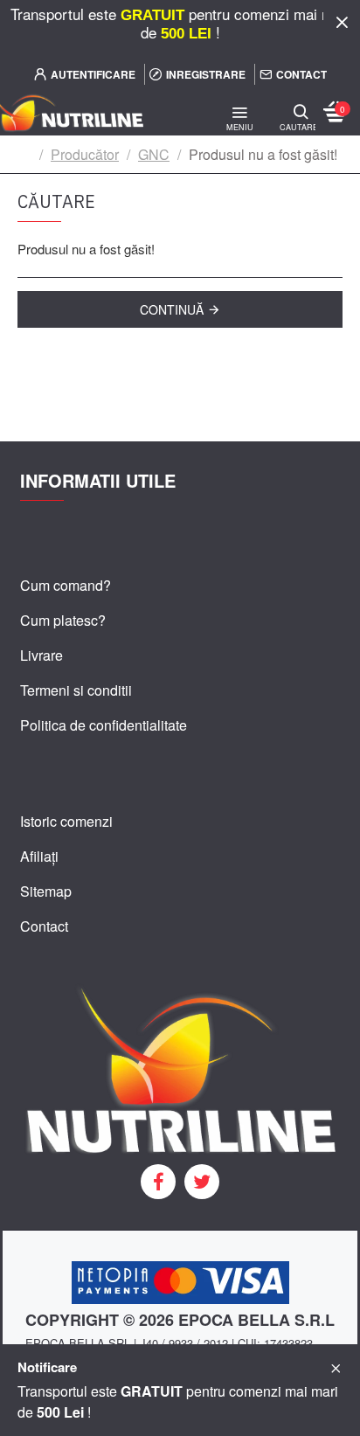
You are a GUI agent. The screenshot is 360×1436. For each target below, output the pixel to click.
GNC (154, 154)
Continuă (172, 309)
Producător (85, 154)
